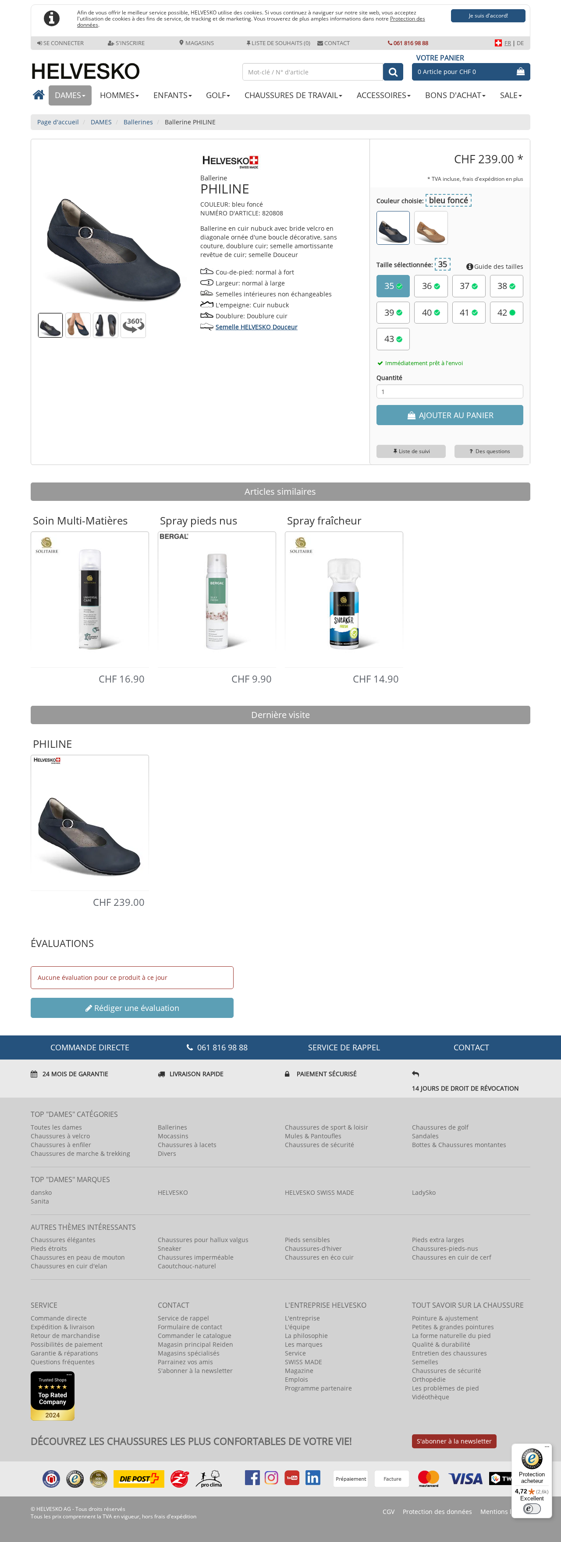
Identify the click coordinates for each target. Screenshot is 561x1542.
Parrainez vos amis (185, 1362)
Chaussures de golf (440, 1127)
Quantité (389, 377)
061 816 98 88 (411, 43)
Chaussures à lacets (187, 1145)
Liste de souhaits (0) (281, 43)
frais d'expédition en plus (492, 178)
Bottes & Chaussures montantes (459, 1145)
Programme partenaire (318, 1388)
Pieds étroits (49, 1248)
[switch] (532, 1508)
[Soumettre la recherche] (393, 72)
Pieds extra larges (438, 1240)
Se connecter (63, 43)
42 (503, 312)
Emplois (296, 1379)
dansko (41, 1192)
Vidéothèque (430, 1397)
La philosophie (306, 1335)
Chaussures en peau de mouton (78, 1257)
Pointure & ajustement (445, 1318)
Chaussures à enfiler (61, 1145)
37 (466, 286)
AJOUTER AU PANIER (455, 415)
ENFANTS (170, 95)
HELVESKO (173, 1192)
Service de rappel (344, 1047)
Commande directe (59, 1318)
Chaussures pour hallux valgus (203, 1240)
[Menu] (547, 1448)
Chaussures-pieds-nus (445, 1248)
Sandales (425, 1136)
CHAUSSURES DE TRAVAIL (291, 95)
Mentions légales (505, 1511)
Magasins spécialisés (189, 1353)
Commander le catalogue (194, 1335)
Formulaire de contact (190, 1327)
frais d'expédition (175, 1516)
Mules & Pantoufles (313, 1136)
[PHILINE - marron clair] (430, 227)
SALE (509, 95)
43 (390, 339)
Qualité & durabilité (441, 1344)
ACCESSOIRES (381, 95)
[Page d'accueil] (132, 67)
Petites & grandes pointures (453, 1327)
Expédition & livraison (63, 1327)
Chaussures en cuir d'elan (69, 1266)
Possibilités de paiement (67, 1344)
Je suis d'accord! (488, 15)
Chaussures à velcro (60, 1136)
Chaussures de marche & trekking (80, 1153)
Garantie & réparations (64, 1353)
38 (503, 286)
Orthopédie (429, 1379)
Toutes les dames (56, 1127)
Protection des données (437, 1511)
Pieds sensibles (307, 1240)
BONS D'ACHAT (453, 95)
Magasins (199, 43)
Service (295, 1353)
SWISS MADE (303, 1362)
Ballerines (172, 1127)
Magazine (299, 1370)
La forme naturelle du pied (451, 1335)
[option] (89, 599)
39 (390, 312)
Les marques (304, 1344)
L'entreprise (302, 1318)
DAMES (68, 95)
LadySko (424, 1192)
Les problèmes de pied (445, 1388)
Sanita (40, 1201)
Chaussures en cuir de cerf (451, 1257)
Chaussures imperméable (196, 1257)
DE (520, 43)
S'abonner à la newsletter (195, 1370)
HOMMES (117, 95)
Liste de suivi (414, 451)
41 (466, 312)
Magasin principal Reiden (195, 1344)
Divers (167, 1153)
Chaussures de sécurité (319, 1145)
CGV (388, 1511)
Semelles (425, 1362)
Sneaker (169, 1248)
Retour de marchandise (65, 1335)
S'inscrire (130, 43)
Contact (337, 43)
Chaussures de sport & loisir (326, 1127)
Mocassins (173, 1136)
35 (390, 286)
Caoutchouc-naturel (187, 1266)
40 (428, 312)
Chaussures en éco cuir (319, 1257)
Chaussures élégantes (63, 1240)
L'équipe (297, 1327)
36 (428, 286)
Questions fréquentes (63, 1362)
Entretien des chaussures (449, 1353)
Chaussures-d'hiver (313, 1248)
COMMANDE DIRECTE (89, 1047)
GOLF (216, 95)
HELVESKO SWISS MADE (319, 1192)
